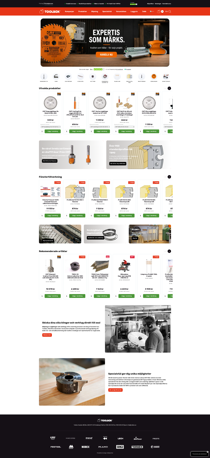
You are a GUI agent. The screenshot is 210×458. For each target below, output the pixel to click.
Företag (41, 3)
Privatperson (48, 3)
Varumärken (121, 11)
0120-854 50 (109, 425)
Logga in (134, 11)
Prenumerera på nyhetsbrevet (200, 454)
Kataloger (158, 3)
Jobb (144, 11)
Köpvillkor (150, 3)
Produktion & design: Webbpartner (105, 452)
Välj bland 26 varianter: (94, 124)
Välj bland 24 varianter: (118, 124)
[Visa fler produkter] (169, 88)
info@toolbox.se (132, 425)
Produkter (82, 11)
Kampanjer (69, 11)
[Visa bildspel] (105, 42)
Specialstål (107, 11)
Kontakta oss (167, 3)
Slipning (94, 11)
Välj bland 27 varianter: (45, 124)
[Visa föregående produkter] (165, 88)
